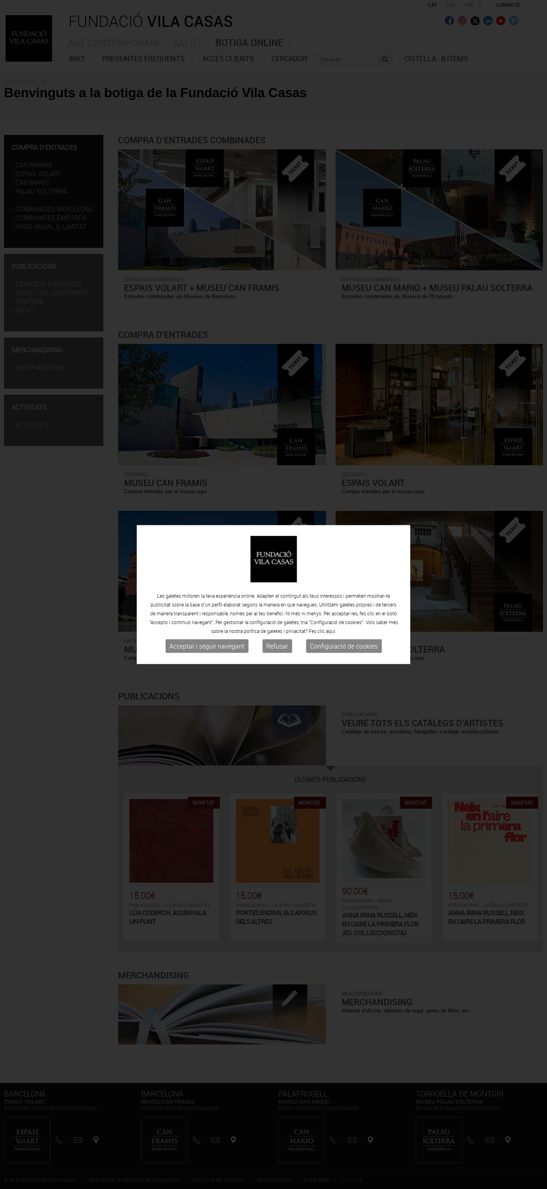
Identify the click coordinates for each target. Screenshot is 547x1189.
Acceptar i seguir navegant (206, 646)
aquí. (331, 631)
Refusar (277, 646)
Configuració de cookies (344, 646)
